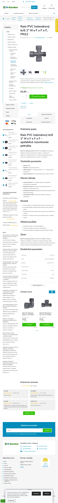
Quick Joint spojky (12, 73)
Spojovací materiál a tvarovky (13, 50)
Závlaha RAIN (11, 39)
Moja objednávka (8, 469)
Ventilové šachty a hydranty (13, 81)
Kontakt (13, 1)
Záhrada (8, 116)
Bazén (7, 112)
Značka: (23, 106)
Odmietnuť (36, 493)
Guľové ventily (12, 93)
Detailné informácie (49, 82)
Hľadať (34, 7)
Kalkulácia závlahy (10, 108)
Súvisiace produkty (45, 122)
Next (53, 291)
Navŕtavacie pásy (13, 69)
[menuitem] (7, 13)
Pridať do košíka (39, 96)
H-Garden (30, 489)
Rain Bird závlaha (11, 37)
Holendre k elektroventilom (13, 58)
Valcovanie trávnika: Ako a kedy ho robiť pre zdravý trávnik (10, 306)
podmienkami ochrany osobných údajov (27, 434)
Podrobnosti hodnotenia (40, 37)
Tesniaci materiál (12, 100)
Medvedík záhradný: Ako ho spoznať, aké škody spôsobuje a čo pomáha (10, 349)
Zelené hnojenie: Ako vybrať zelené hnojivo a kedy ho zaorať (10, 263)
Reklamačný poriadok (9, 475)
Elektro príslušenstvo (12, 96)
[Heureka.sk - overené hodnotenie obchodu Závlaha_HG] (45, 463)
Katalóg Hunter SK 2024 (25, 464)
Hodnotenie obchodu (29, 382)
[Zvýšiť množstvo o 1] (26, 96)
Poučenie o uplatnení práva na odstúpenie (10, 480)
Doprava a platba (8, 467)
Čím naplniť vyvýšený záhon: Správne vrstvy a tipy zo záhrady (10, 237)
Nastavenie (11, 500)
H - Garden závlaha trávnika (29, 451)
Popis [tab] (29, 114)
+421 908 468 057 (27, 448)
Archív (22, 467)
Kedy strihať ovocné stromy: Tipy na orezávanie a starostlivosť (10, 334)
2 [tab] (37, 330)
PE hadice (11, 88)
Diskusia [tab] (46, 118)
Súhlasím (46, 493)
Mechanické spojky (13, 54)
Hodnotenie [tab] (29, 118)
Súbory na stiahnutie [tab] (46, 114)
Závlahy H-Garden (43, 448)
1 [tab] (36, 330)
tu (19, 497)
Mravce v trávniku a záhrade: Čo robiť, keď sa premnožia (10, 320)
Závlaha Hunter (11, 34)
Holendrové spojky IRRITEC (13, 65)
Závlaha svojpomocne (12, 44)
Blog (4, 1)
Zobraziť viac (29, 413)
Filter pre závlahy (12, 91)
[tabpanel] (29, 312)
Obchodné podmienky (9, 471)
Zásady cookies (7, 483)
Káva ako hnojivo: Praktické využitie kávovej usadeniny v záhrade (10, 278)
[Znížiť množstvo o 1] (26, 97)
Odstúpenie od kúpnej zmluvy (10, 478)
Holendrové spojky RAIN (13, 61)
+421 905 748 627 (43, 446)
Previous (50, 291)
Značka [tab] (29, 122)
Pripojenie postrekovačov (12, 85)
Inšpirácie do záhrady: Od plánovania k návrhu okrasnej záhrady (10, 292)
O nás (8, 1)
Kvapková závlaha (11, 42)
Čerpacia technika (10, 104)
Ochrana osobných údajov (10, 473)
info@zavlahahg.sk (27, 446)
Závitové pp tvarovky (13, 77)
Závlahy (8, 31)
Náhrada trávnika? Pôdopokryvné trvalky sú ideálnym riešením (10, 363)
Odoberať (47, 430)
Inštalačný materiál (12, 47)
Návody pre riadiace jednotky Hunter (26, 462)
